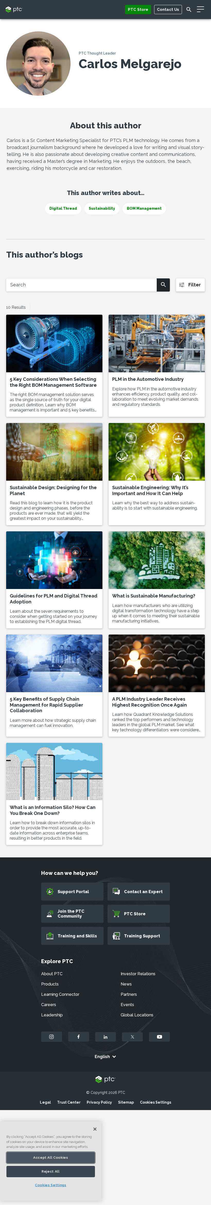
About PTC (52, 973)
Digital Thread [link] (63, 208)
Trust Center (69, 1102)
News (126, 984)
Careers (48, 1004)
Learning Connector (60, 994)
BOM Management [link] (144, 208)
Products (50, 984)
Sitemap (126, 1102)
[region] (50, 1161)
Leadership (52, 1015)
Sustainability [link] (102, 208)
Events (127, 1004)
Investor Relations (138, 973)
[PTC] (105, 1079)
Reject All (51, 1171)
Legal (45, 1102)
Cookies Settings (155, 1102)
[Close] (95, 1129)
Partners (129, 994)
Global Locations (137, 1015)
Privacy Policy (99, 1102)
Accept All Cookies (50, 1157)
